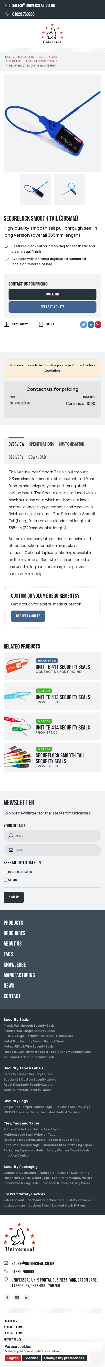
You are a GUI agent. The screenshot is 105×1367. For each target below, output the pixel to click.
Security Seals (16, 1019)
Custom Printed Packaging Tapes (67, 1145)
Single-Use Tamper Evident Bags (28, 1107)
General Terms (13, 1333)
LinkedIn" (27, 1297)
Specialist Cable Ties (63, 1140)
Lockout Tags (39, 1205)
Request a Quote (52, 307)
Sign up (14, 897)
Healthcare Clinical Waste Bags (26, 1178)
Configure (52, 294)
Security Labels (40, 1074)
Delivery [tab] (16, 457)
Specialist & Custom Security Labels (30, 1079)
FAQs (8, 954)
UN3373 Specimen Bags (21, 1112)
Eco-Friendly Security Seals (71, 1052)
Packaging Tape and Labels (23, 1150)
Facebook (7, 1297)
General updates (20, 872)
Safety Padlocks (79, 1200)
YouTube (17, 1297)
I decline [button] (31, 1358)
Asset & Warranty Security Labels (28, 1084)
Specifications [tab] (41, 444)
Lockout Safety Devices (24, 1194)
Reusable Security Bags (72, 1107)
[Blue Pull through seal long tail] (35, 189)
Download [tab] (37, 457)
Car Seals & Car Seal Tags (45, 1200)
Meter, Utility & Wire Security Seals (28, 1046)
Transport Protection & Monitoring (64, 1173)
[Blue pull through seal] (69, 189)
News (9, 985)
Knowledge (15, 964)
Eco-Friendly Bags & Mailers (72, 1178)
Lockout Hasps (15, 1205)
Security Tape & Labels (23, 1068)
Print (50, 324)
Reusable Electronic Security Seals (29, 1057)
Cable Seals (64, 1036)
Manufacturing (19, 975)
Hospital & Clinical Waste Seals (26, 1052)
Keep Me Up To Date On (22, 863)
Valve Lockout (14, 1200)
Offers (13, 879)
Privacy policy (12, 1339)
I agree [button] (13, 1358)
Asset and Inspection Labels (24, 1140)
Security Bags (16, 1101)
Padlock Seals (54, 1041)
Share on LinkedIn (91, 324)
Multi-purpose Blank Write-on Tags (29, 1134)
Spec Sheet (20, 324)
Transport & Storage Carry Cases (66, 1183)
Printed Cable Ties (17, 1129)
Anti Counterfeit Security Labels (27, 1090)
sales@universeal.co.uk (33, 5)
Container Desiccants (20, 1173)
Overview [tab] (16, 444)
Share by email (98, 324)
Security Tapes (15, 1074)
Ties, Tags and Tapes (22, 1123)
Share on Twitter (83, 324)
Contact (12, 996)
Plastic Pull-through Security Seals (29, 1025)
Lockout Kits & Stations (69, 1205)
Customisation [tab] (71, 444)
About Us (13, 943)
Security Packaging (21, 1166)
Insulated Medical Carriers (60, 1112)
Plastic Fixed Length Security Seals (29, 1031)
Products (13, 922)
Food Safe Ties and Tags (22, 1145)
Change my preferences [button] (64, 1358)
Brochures (10, 1321)
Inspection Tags (46, 1129)
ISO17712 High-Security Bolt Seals (28, 1036)
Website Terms (13, 1327)
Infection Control (16, 1155)
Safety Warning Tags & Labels (68, 1150)
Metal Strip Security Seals (22, 1041)
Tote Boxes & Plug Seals (21, 1183)
